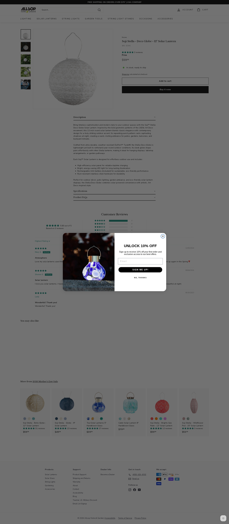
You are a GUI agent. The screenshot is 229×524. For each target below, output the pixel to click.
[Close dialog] (163, 236)
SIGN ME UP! (140, 270)
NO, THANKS (140, 278)
